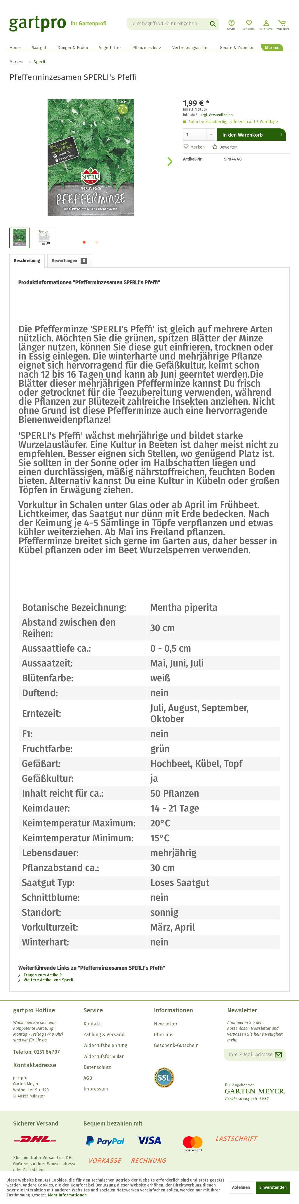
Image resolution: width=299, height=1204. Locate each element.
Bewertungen (68, 260)
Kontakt (92, 1024)
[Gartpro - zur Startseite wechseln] (57, 24)
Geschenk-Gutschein (176, 1045)
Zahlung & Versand (104, 1034)
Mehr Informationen (67, 1195)
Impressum (96, 1089)
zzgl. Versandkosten (217, 115)
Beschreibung (27, 260)
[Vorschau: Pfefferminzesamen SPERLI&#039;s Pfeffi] (19, 238)
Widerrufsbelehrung (105, 1045)
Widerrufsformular (104, 1056)
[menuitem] (173, 24)
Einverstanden (273, 1187)
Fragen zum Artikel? (42, 975)
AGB (88, 1078)
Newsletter (166, 1024)
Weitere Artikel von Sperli (47, 980)
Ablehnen (241, 1187)
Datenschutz (97, 1067)
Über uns (163, 1034)
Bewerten (228, 147)
